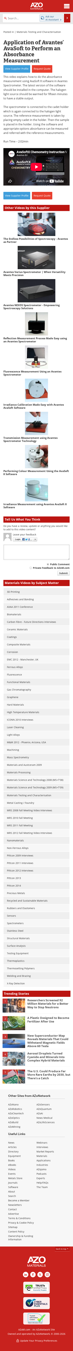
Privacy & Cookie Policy (21, 1222)
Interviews (42, 1147)
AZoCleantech (16, 1113)
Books (11, 1160)
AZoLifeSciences (45, 1122)
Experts (40, 1178)
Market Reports (45, 1151)
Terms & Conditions (19, 1218)
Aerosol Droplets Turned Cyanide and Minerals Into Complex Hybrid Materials (46, 1056)
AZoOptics (14, 1117)
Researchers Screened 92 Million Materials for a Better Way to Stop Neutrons (47, 1003)
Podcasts (41, 1173)
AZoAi (39, 1113)
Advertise (13, 1213)
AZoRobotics (15, 1109)
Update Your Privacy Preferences (38, 1340)
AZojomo (41, 1169)
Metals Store (15, 1178)
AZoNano (13, 1104)
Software (13, 1187)
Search (12, 1196)
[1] (14, 1005)
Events (12, 1173)
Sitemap (12, 1227)
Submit (63, 573)
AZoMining (14, 1126)
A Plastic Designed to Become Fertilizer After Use (48, 1019)
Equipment (14, 1156)
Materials (41, 1156)
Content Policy (16, 1231)
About (11, 1191)
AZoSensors (43, 1104)
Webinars (41, 1142)
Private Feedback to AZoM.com (51, 567)
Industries (42, 1164)
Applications (43, 1160)
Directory (13, 1151)
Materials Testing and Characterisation (39, 32)
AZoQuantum (44, 1109)
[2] (14, 1023)
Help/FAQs (42, 1182)
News (11, 1142)
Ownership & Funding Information (20, 1237)
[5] (14, 1076)
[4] (14, 1058)
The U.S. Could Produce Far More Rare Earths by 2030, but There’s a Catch (48, 1074)
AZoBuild (13, 1122)
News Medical (44, 1117)
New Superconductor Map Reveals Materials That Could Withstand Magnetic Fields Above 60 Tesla (47, 1041)
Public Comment (60, 564)
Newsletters (15, 1204)
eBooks (12, 1164)
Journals (12, 1182)
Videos (12, 1169)
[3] (14, 1040)
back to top (61, 1248)
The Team (42, 1187)
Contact (12, 1209)
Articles (12, 1147)
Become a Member (19, 1200)
